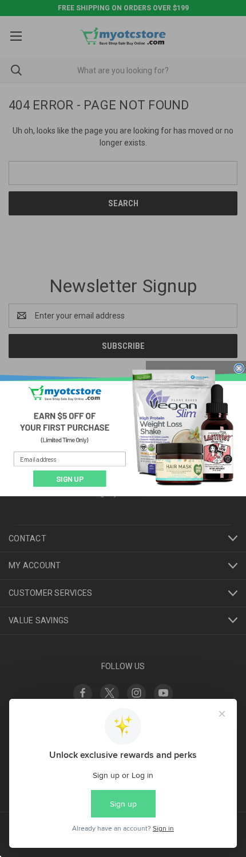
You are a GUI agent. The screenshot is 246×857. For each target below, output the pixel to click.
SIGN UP (70, 478)
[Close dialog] (239, 368)
